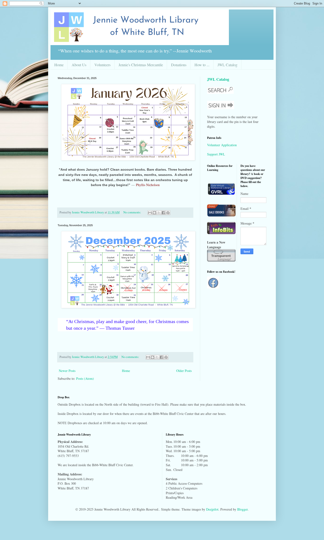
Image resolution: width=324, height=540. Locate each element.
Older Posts (184, 370)
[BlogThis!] (154, 212)
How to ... (201, 64)
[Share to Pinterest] (168, 212)
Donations (178, 64)
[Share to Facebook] (163, 212)
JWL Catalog (227, 64)
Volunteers (102, 64)
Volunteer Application (222, 145)
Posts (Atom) (85, 378)
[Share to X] (159, 212)
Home (59, 64)
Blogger (242, 509)
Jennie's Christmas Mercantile (141, 64)
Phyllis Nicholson (148, 185)
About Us (79, 64)
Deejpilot (212, 509)
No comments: (132, 212)
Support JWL (216, 154)
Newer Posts (67, 370)
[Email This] (150, 212)
